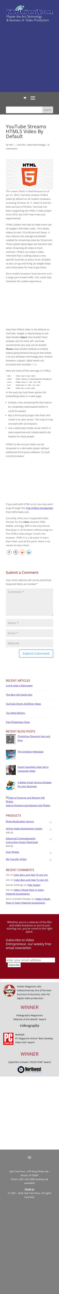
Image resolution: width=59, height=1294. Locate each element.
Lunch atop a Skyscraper (19, 685)
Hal (11, 144)
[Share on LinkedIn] (28, 552)
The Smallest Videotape (30, 751)
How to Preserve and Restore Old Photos (28, 805)
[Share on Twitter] (15, 552)
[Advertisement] (29, 56)
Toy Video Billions (15, 712)
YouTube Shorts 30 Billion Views (23, 703)
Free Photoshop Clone (18, 722)
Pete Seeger (34, 885)
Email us (29, 1189)
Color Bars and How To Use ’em (31, 874)
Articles (21, 144)
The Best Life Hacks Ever (19, 694)
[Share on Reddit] (22, 552)
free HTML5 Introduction (39, 508)
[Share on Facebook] (9, 552)
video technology (36, 144)
